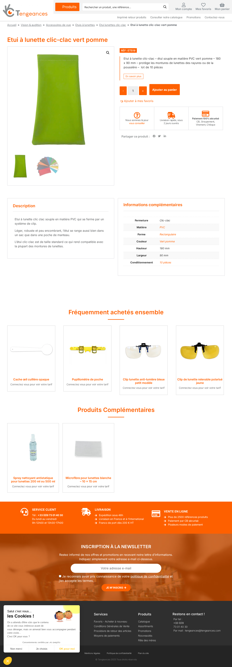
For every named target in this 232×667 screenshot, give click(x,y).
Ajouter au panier (164, 89)
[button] (108, 52)
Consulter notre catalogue (166, 17)
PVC (162, 227)
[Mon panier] (222, 5)
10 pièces (165, 262)
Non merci (16, 648)
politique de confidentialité (149, 576)
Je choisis (41, 648)
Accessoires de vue (58, 25)
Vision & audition (31, 25)
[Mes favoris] (203, 5)
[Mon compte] (183, 5)
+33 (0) (42, 515)
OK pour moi (67, 648)
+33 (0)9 (178, 622)
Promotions (194, 17)
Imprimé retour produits (131, 17)
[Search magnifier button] (165, 7)
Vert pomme (167, 241)
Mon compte (183, 9)
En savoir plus (133, 76)
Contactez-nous (215, 17)
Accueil (11, 25)
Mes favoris (203, 9)
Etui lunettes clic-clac (112, 25)
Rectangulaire (168, 234)
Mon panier (222, 9)
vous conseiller (137, 123)
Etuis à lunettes (85, 25)
